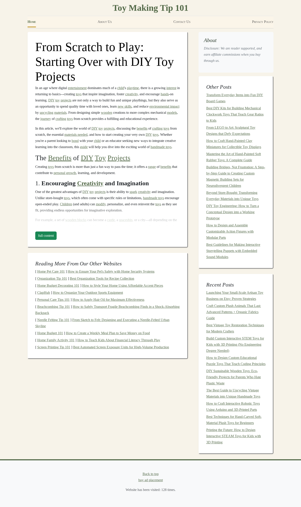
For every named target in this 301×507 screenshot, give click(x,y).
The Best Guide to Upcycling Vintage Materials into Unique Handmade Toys (233, 393)
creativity (131, 94)
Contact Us (181, 22)
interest (171, 88)
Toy (100, 158)
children (94, 226)
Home (32, 22)
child (120, 88)
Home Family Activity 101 (55, 340)
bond (75, 141)
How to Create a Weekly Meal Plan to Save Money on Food (108, 333)
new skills (125, 106)
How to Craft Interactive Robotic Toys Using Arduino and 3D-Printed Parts (233, 406)
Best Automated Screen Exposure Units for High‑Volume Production (121, 347)
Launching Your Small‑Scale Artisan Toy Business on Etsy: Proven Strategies (234, 296)
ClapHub (43, 292)
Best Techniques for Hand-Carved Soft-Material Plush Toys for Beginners (234, 420)
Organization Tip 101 (52, 278)
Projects (119, 158)
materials (60, 112)
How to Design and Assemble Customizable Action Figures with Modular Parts (230, 231)
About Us (105, 22)
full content (46, 235)
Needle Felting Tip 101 (53, 320)
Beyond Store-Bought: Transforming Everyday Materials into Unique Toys (232, 196)
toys (79, 94)
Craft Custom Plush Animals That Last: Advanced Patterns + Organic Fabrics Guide (233, 312)
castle (111, 220)
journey (45, 119)
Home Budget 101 (50, 333)
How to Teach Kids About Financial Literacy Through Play (118, 340)
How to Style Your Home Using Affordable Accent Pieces (122, 285)
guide (84, 147)
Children (66, 204)
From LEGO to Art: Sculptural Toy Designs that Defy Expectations (230, 131)
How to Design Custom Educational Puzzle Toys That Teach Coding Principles (236, 361)
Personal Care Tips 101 (53, 299)
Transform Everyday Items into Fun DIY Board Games (234, 98)
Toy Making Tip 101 (150, 8)
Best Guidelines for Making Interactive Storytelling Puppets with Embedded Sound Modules (233, 251)
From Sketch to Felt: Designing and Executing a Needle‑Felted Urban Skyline (102, 323)
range (152, 167)
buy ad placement (150, 480)
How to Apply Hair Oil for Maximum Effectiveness (108, 299)
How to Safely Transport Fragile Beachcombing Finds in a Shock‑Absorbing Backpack (107, 310)
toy (57, 100)
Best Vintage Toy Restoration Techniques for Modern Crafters (235, 328)
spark (133, 192)
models (172, 112)
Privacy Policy (262, 22)
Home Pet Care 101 (51, 271)
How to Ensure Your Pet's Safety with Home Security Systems (111, 271)
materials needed (75, 134)
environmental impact (164, 106)
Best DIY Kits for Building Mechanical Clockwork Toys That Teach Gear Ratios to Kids (235, 114)
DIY (51, 100)
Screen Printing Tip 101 (53, 347)
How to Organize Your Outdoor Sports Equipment (88, 292)
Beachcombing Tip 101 (53, 307)
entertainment (77, 88)
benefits (142, 128)
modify (101, 204)
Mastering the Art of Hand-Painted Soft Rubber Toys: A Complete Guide (233, 157)
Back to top (151, 474)
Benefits (59, 158)
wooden (106, 112)
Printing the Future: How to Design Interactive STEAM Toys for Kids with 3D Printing (233, 436)
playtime (133, 88)
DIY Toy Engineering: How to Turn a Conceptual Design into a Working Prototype (232, 212)
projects (66, 100)
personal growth (65, 173)
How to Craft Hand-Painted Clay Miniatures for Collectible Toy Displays (233, 144)
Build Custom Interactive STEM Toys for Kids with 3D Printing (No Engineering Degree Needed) (235, 344)
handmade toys (160, 147)
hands (165, 94)
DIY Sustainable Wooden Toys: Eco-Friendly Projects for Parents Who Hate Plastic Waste (233, 377)
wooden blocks (75, 220)
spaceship (125, 220)
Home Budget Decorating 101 (58, 285)
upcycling (46, 112)
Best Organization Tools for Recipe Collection (102, 278)
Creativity (90, 183)
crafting (61, 119)
